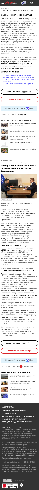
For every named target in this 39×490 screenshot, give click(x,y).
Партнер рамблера (19, 480)
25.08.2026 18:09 (6, 161)
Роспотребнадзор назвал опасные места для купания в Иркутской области (22, 375)
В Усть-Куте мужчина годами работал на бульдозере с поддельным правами (22, 382)
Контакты (6, 410)
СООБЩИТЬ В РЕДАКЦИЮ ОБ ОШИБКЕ (17, 422)
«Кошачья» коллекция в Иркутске (19, 84)
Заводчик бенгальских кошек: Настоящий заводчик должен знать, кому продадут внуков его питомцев (23, 138)
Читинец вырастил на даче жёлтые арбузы (23, 149)
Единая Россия (6, 200)
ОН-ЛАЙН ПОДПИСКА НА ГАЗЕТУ (14, 419)
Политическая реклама (12, 416)
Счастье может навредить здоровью (21, 142)
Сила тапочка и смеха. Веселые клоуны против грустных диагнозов (18, 76)
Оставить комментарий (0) (19, 351)
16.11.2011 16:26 (5, 8)
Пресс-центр (29, 416)
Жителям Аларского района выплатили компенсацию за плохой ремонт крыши (22, 395)
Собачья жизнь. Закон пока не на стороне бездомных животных (23, 124)
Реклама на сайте (19, 410)
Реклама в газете (9, 413)
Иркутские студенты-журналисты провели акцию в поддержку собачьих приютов (23, 130)
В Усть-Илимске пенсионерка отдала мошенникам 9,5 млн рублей (21, 388)
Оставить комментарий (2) (19, 99)
